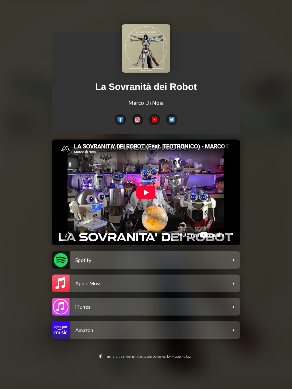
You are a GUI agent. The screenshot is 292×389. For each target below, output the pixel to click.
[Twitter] (171, 119)
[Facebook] (120, 119)
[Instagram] (137, 119)
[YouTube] (154, 119)
